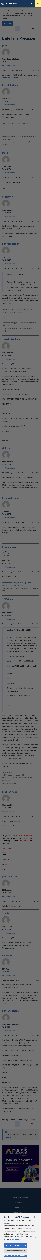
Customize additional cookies (15, 1255)
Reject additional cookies (15, 1251)
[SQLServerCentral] (2, 3)
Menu (38, 4)
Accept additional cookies (16, 1245)
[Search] (31, 3)
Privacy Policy (15, 1240)
